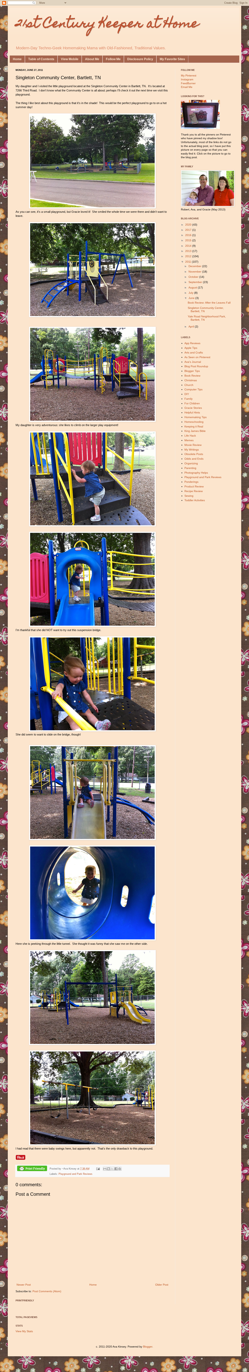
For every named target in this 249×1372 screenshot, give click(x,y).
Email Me (186, 87)
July (191, 292)
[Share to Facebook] (116, 1169)
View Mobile (69, 59)
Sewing (188, 495)
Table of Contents (41, 59)
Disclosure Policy (140, 59)
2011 (188, 261)
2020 (188, 224)
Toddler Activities (194, 500)
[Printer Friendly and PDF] (32, 1169)
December (195, 266)
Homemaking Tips (195, 417)
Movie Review (193, 444)
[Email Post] (98, 1168)
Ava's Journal (192, 361)
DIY (186, 394)
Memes (189, 440)
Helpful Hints (192, 412)
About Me (92, 59)
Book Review (192, 375)
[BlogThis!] (108, 1169)
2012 (188, 256)
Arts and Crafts (193, 352)
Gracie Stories (193, 407)
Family (188, 398)
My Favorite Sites (172, 59)
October (194, 276)
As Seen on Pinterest (197, 357)
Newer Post (24, 1284)
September (196, 282)
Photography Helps (196, 472)
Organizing (191, 463)
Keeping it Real (193, 426)
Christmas (190, 380)
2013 (188, 251)
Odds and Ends (193, 458)
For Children (192, 403)
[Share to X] (112, 1169)
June (192, 298)
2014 (188, 245)
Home (17, 59)
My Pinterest (188, 75)
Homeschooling (193, 421)
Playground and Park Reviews (75, 1174)
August (193, 287)
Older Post (161, 1284)
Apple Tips (190, 347)
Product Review (194, 486)
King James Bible (195, 430)
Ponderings (191, 481)
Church (188, 384)
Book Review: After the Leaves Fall (209, 302)
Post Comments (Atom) (46, 1291)
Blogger (147, 1346)
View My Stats (24, 1331)
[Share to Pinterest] (120, 1169)
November (195, 271)
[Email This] (105, 1169)
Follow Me (113, 59)
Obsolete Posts (193, 454)
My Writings (191, 449)
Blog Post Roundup (196, 366)
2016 (188, 235)
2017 (188, 229)
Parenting (190, 468)
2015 (188, 240)
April (192, 326)
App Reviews (192, 343)
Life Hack (190, 435)
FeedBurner (188, 83)
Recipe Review (193, 491)
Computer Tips (193, 389)
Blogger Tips (192, 371)
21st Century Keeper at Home (107, 24)
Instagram (187, 79)
